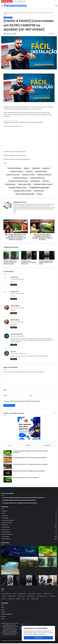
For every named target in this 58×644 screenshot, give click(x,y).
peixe (23, 598)
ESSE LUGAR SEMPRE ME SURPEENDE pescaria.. (24, 1)
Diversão (46, 181)
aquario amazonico (22, 593)
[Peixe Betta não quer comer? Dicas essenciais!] (7, 479)
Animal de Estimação (15, 168)
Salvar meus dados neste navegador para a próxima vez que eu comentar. (22, 401)
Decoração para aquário (8, 520)
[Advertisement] (29, 19)
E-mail (5, 395)
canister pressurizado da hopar (19, 181)
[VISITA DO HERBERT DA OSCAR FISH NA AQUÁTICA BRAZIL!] (48, 580)
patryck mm (14, 277)
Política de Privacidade (6, 614)
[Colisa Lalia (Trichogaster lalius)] (10, 565)
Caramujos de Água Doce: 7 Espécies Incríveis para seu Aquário (30, 464)
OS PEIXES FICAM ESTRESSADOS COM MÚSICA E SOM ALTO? (28, 262)
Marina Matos (15, 305)
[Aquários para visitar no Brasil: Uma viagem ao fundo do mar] (29, 551)
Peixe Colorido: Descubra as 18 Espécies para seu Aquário (29, 471)
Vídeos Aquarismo (6, 538)
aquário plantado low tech (41, 596)
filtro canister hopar (25, 184)
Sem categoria (5, 536)
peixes (40, 194)
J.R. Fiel (13, 351)
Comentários (46, 445)
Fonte (4, 163)
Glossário (3, 616)
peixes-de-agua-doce (7, 534)
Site (31, 395)
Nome (5, 389)
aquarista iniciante (41, 171)
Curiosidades (36, 181)
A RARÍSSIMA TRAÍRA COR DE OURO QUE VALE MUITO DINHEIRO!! (29, 457)
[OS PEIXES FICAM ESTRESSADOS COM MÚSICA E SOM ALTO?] (29, 255)
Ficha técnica (5, 524)
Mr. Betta (18, 598)
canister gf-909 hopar (37, 178)
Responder (13, 284)
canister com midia (28, 174)
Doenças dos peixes (7, 522)
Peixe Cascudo (5, 527)
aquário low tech (21, 596)
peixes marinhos (6, 531)
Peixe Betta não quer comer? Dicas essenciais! (26, 477)
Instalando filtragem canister (18, 187)
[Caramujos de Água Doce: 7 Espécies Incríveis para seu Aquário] (7, 466)
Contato (3, 611)
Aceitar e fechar (38, 637)
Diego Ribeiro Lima (10, 33)
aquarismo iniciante (17, 171)
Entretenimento (10, 184)
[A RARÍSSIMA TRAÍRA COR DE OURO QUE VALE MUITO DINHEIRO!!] (7, 459)
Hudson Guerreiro (16, 334)
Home (2, 607)
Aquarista (29, 171)
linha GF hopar (39, 190)
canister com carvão (13, 174)
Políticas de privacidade (39, 634)
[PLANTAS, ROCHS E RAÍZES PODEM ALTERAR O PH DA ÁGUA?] (47, 255)
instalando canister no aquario (43, 184)
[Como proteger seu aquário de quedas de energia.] (10, 551)
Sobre (2, 609)
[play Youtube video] (29, 88)
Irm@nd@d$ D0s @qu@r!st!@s (39, 187)
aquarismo (46, 168)
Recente (27, 445)
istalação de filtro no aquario (23, 190)
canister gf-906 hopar (44, 174)
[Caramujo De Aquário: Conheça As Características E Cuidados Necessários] (7, 453)
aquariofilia (36, 168)
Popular (10, 445)
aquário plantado (30, 596)
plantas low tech (34, 598)
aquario (27, 168)
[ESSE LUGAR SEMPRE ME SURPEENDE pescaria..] (29, 562)
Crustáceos (5, 515)
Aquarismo (4, 511)
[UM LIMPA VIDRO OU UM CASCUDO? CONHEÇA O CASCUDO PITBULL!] (11, 255)
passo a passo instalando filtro (25, 194)
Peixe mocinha (5, 529)
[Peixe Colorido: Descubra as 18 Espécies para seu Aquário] (7, 473)
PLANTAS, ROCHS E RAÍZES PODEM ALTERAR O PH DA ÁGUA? (46, 262)
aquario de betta (31, 593)
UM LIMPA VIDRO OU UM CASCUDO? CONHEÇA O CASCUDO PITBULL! (9, 262)
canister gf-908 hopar (20, 178)
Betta (3, 513)
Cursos (3, 618)
